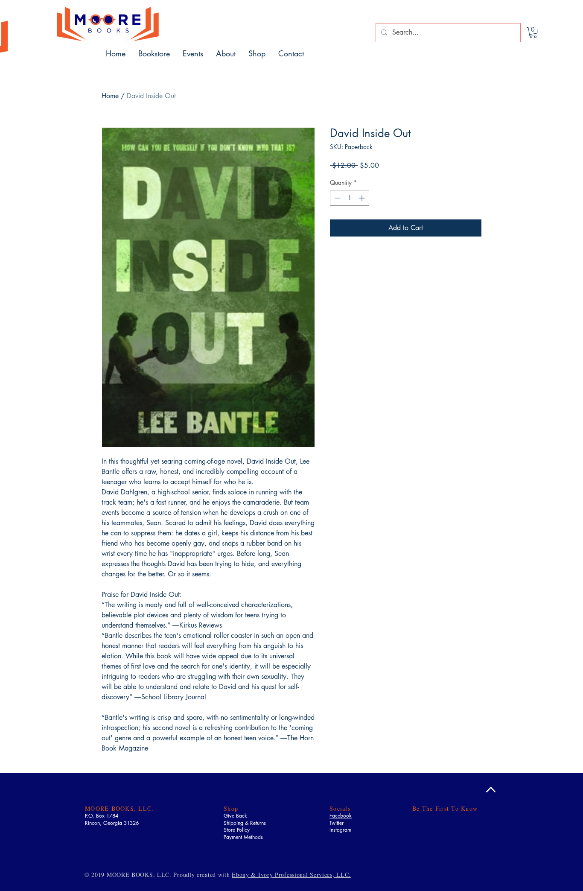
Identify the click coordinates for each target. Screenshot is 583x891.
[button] (533, 32)
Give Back (235, 815)
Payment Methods (243, 837)
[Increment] (362, 197)
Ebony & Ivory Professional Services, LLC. (291, 875)
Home (110, 95)
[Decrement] (336, 197)
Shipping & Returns (245, 823)
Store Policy (237, 829)
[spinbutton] (349, 197)
